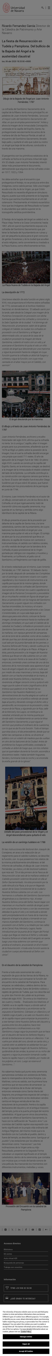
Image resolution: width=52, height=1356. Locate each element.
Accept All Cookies (26, 1351)
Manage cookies (26, 1336)
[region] (26, 1330)
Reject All (26, 1344)
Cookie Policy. (26, 1331)
